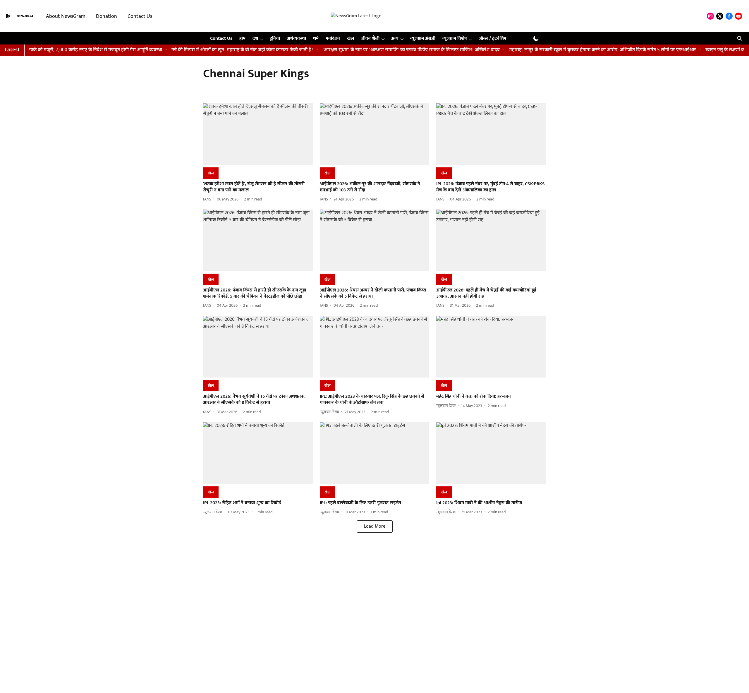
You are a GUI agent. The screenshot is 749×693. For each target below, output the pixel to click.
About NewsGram (65, 16)
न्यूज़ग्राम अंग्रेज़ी (422, 38)
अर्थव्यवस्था (296, 38)
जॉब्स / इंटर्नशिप (492, 38)
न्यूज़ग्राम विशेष (454, 38)
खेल (350, 38)
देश (255, 38)
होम (242, 38)
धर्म (316, 38)
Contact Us (140, 16)
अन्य (394, 38)
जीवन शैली (370, 38)
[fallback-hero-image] (258, 134)
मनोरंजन (333, 38)
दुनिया (275, 38)
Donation (106, 16)
